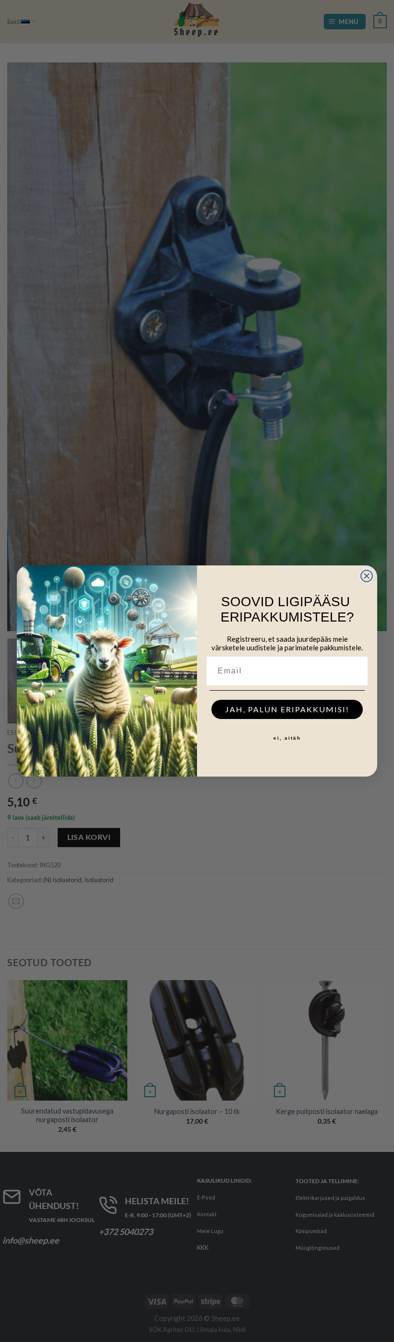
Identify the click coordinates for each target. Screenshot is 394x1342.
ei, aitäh (287, 738)
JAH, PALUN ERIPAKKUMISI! (287, 709)
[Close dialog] (366, 576)
